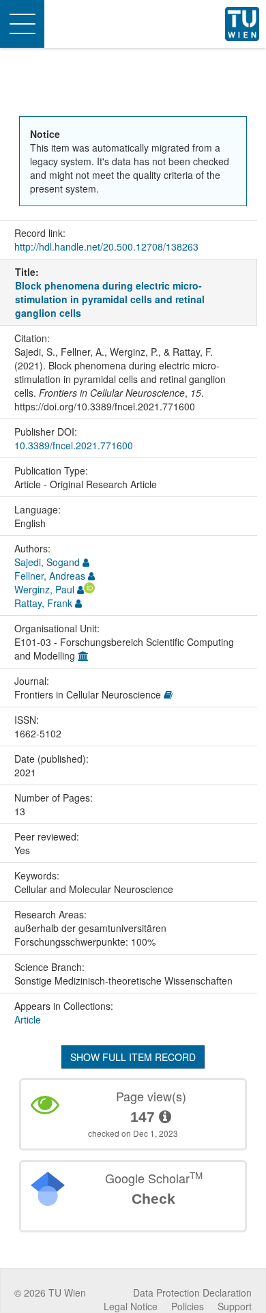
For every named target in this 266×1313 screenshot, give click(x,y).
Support (235, 1306)
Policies (187, 1306)
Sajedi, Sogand (47, 562)
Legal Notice (131, 1306)
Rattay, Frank (43, 603)
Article (27, 1019)
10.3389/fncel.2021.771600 (73, 445)
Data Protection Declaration (192, 1292)
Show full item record (133, 1057)
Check (153, 1198)
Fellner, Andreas (49, 575)
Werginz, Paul (44, 589)
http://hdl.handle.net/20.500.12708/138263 (106, 246)
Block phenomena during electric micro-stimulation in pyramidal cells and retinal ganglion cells (110, 299)
